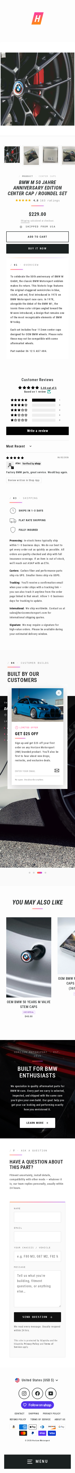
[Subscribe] (57, 770)
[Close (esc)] (59, 693)
